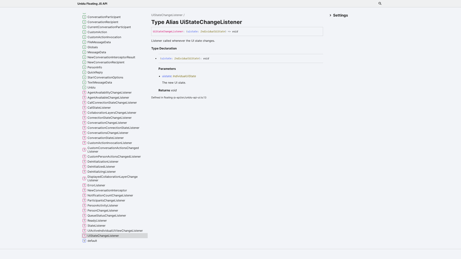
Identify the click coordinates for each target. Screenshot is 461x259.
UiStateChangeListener (167, 15)
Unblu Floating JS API (92, 3)
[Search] (380, 3)
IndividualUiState (212, 31)
